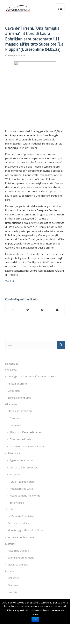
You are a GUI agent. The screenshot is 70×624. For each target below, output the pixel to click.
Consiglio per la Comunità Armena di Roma (33, 376)
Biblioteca (13, 578)
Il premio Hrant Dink (19, 397)
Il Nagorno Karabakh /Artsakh (27, 432)
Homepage (11, 363)
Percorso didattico (18, 523)
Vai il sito (10, 281)
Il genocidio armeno (21, 460)
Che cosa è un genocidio (24, 467)
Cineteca (13, 585)
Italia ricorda (17, 502)
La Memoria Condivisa (21, 516)
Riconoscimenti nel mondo (25, 495)
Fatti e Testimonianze (22, 481)
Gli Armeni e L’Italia (21, 439)
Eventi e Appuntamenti (21, 557)
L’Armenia (15, 425)
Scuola (9, 509)
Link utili (12, 592)
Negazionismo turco (21, 488)
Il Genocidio (14, 453)
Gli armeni (16, 418)
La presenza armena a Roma (27, 446)
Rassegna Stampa (16, 55)
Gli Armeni (11, 404)
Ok (35, 619)
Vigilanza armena (18, 564)
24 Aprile (15, 474)
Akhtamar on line (18, 383)
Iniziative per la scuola (21, 537)
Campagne (14, 390)
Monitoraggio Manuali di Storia (26, 530)
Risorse (9, 571)
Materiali (10, 544)
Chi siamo (11, 370)
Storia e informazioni (20, 411)
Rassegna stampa (18, 550)
